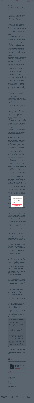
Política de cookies (13, 202)
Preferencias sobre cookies (17, 205)
